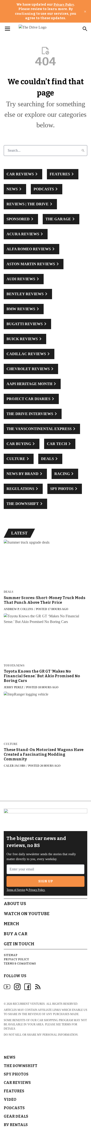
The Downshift (20, 1066)
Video (10, 1099)
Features (14, 1091)
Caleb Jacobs (14, 765)
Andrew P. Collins (18, 609)
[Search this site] (85, 28)
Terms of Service (16, 889)
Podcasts (14, 1108)
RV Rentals (16, 1125)
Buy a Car (15, 933)
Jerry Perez (13, 687)
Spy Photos (16, 1074)
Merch (11, 923)
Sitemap (10, 955)
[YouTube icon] (7, 986)
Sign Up (45, 881)
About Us (15, 903)
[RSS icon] (38, 986)
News (9, 1057)
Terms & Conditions (20, 963)
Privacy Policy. (36, 889)
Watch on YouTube (26, 913)
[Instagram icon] (17, 986)
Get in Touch (19, 943)
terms (66, 1024)
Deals (8, 591)
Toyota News (14, 665)
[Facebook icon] (27, 986)
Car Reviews (17, 1082)
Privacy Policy (64, 4)
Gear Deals (16, 1116)
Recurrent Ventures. (29, 1003)
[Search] (83, 150)
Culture (11, 744)
